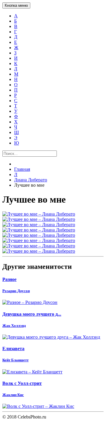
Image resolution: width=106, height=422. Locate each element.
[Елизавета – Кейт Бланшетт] (53, 372)
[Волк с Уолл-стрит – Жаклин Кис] (53, 406)
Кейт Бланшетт (15, 360)
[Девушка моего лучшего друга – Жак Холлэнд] (53, 337)
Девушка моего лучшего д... (31, 314)
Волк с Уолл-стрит (22, 383)
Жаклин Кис (13, 395)
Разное (9, 279)
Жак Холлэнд (14, 325)
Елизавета (13, 348)
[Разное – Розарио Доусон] (53, 302)
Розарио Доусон (16, 291)
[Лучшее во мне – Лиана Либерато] (53, 214)
